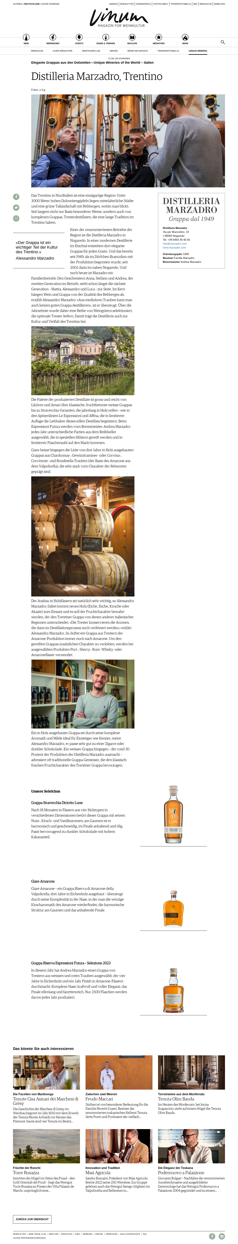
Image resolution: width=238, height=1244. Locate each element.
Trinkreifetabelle (181, 4)
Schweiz (17, 4)
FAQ (145, 1234)
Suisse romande (50, 4)
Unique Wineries (198, 51)
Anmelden (219, 4)
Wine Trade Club (37, 1234)
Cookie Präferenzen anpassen (29, 1238)
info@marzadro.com (175, 243)
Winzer (114, 51)
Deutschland (32, 4)
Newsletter (127, 4)
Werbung (87, 1234)
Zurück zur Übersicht (32, 1219)
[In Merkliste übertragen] (16, 218)
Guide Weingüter (62, 51)
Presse (99, 1234)
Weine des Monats (137, 51)
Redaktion (66, 1234)
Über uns (53, 1234)
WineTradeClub (91, 51)
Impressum (111, 1234)
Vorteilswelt (160, 4)
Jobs (77, 1234)
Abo (195, 4)
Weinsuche (206, 4)
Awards (113, 4)
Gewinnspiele (143, 4)
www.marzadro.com (174, 247)
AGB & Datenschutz (130, 1234)
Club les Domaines (119, 58)
